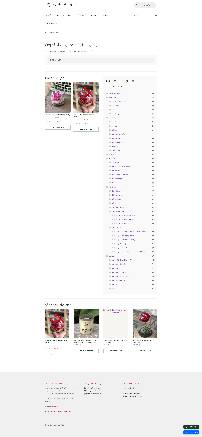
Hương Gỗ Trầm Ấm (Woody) (124, 240)
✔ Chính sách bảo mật (131, 391)
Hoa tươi (59, 15)
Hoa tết (70, 15)
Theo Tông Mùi (117, 227)
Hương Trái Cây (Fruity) (122, 248)
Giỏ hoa (114, 130)
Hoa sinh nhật (117, 179)
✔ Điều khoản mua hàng (131, 393)
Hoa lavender (116, 138)
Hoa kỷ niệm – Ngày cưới (120, 175)
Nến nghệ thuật (117, 195)
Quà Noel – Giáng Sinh (119, 264)
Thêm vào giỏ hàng (58, 127)
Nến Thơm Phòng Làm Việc (124, 219)
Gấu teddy (115, 106)
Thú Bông (115, 114)
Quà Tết (114, 284)
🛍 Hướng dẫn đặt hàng (92, 388)
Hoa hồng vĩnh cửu (118, 134)
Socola (114, 288)
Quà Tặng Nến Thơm (119, 272)
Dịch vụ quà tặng (51, 23)
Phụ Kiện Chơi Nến (118, 207)
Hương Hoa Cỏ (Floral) (122, 244)
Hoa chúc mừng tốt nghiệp (121, 166)
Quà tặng (104, 15)
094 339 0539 (55, 406)
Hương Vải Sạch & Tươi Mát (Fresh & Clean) (129, 252)
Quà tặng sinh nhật (118, 280)
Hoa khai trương (117, 171)
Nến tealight (116, 199)
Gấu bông (92, 15)
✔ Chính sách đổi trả (130, 388)
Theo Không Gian (118, 211)
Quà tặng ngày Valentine (120, 276)
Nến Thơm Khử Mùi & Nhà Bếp (125, 215)
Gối (113, 110)
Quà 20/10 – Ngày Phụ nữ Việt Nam (124, 260)
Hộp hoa (115, 146)
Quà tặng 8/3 (116, 268)
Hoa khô (48, 15)
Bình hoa (115, 122)
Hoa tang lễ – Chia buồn (120, 183)
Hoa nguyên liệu (117, 142)
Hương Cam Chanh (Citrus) (124, 236)
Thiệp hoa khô (117, 150)
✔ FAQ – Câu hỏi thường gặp (133, 396)
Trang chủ (51, 32)
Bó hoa (114, 126)
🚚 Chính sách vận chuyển (93, 393)
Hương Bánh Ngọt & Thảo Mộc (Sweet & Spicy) (131, 231)
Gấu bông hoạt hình (119, 102)
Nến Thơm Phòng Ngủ (122, 223)
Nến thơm (80, 15)
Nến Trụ (114, 203)
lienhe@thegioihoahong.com (60, 411)
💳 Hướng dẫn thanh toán (93, 391)
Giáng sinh (115, 162)
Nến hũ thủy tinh (118, 191)
